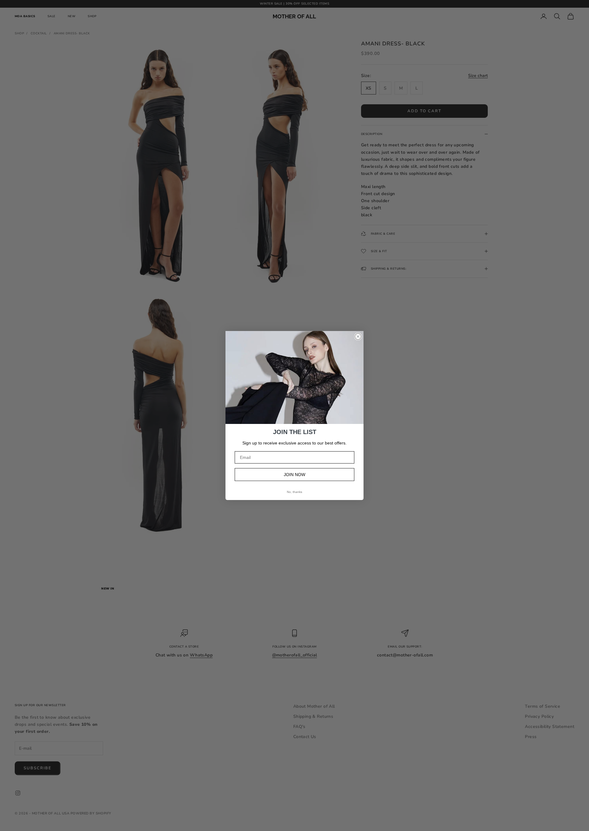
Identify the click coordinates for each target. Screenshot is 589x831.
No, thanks (294, 492)
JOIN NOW (294, 474)
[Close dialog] (358, 336)
